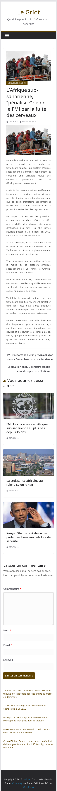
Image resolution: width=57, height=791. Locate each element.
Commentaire (12, 589)
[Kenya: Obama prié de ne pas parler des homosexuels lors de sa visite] (28, 504)
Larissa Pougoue (29, 121)
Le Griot (28, 12)
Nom (7, 630)
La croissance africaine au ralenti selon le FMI (24, 483)
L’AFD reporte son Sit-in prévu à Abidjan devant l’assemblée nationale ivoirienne (30, 357)
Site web (8, 659)
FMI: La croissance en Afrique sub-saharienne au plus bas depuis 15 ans (27, 428)
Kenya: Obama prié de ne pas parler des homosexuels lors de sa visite (28, 537)
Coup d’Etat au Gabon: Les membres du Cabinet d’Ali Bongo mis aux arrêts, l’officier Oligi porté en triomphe (28, 744)
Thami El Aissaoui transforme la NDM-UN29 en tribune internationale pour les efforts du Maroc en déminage (27, 693)
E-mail (7, 645)
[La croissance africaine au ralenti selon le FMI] (28, 451)
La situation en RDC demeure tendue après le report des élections (29, 369)
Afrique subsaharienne (17, 83)
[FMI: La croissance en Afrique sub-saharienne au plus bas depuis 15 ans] (28, 395)
